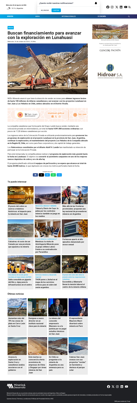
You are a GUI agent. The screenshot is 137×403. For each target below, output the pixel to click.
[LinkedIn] (121, 7)
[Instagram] (112, 7)
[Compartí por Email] (47, 175)
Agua (37, 16)
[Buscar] (129, 16)
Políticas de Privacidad (38, 398)
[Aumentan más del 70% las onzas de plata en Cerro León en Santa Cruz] (17, 307)
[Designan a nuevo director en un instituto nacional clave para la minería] (37, 307)
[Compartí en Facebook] (35, 175)
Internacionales (69, 16)
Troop (128, 401)
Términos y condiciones (24, 398)
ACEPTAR (56, 10)
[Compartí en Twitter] (41, 175)
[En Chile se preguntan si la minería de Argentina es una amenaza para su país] (57, 346)
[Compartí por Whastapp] (53, 175)
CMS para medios (119, 401)
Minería (10, 16)
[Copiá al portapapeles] (59, 175)
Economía (102, 16)
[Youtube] (125, 7)
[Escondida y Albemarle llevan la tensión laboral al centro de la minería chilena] (75, 264)
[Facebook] (107, 7)
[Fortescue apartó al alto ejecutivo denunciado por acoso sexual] (75, 228)
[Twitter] (116, 7)
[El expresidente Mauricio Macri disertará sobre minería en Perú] (78, 307)
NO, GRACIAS (45, 10)
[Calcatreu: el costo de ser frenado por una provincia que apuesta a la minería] (21, 228)
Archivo (48, 398)
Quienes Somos (11, 398)
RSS (52, 398)
